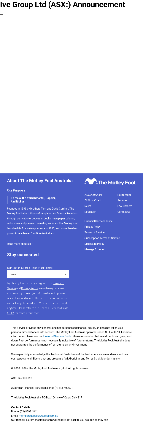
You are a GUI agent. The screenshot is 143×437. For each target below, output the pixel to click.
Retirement (124, 194)
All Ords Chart (93, 200)
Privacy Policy (93, 226)
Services (122, 200)
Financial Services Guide (99, 221)
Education (90, 211)
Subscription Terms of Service (102, 238)
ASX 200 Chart (93, 194)
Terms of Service (95, 232)
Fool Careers (124, 206)
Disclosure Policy (94, 243)
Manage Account (95, 249)
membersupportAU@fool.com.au (38, 415)
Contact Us (123, 211)
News (88, 206)
